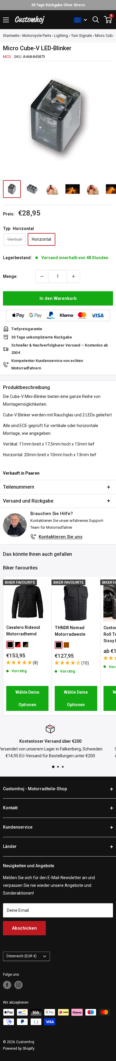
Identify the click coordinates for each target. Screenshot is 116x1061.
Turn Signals (81, 35)
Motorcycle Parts (36, 35)
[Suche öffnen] (96, 19)
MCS (7, 56)
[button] (19, 662)
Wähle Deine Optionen (27, 698)
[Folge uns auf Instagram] (18, 985)
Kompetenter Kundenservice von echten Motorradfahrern (47, 364)
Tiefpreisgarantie (26, 329)
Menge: (10, 276)
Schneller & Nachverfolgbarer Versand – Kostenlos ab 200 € (59, 349)
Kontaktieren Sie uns (60, 536)
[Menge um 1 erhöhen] (73, 276)
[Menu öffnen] (6, 20)
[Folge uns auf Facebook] (7, 985)
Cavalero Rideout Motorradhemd (23, 630)
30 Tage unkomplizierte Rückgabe (41, 337)
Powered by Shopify (19, 1048)
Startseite (11, 35)
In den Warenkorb (58, 298)
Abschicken (24, 928)
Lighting (61, 35)
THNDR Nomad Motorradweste (70, 631)
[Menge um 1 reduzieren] (42, 276)
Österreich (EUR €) (21, 956)
